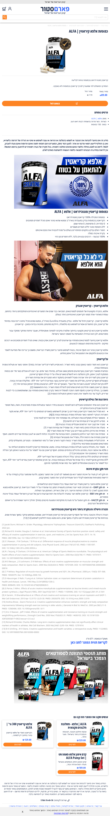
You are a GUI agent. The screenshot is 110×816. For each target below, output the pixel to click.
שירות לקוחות (67, 806)
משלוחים (33, 806)
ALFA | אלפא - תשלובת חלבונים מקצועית (73, 726)
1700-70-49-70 (47, 800)
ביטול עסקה (55, 806)
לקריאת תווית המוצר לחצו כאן (89, 642)
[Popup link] (55, 55)
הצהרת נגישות (16, 806)
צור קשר (98, 806)
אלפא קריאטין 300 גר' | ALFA (19, 726)
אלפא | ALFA (96, 118)
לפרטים (72, 744)
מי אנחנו (89, 806)
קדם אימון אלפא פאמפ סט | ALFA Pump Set (72, 756)
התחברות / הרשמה (10, 9)
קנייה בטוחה (44, 806)
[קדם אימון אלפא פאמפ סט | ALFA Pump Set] (97, 769)
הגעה (26, 806)
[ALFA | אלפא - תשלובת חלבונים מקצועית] (97, 744)
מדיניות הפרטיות (61, 813)
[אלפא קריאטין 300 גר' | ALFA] (42, 739)
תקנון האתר (79, 806)
